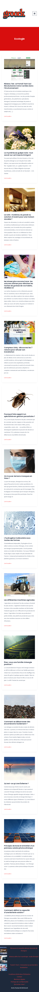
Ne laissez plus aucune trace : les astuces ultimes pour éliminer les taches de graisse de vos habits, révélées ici (18, 284)
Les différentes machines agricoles (19, 600)
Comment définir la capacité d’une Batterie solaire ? (17, 911)
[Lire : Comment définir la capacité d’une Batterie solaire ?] (19, 895)
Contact (19, 977)
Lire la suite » (8, 116)
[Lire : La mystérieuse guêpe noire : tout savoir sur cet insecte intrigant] (19, 138)
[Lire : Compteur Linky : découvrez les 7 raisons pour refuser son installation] (19, 332)
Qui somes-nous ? (19, 984)
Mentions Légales (19, 979)
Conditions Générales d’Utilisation (19, 974)
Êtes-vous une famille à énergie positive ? (18, 663)
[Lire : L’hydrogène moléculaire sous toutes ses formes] (19, 523)
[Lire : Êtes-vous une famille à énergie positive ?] (19, 647)
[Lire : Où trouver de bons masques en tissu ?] (19, 461)
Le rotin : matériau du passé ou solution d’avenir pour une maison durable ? (19, 217)
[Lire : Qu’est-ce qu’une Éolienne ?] (19, 768)
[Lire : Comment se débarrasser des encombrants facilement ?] (19, 706)
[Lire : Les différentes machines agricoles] (19, 585)
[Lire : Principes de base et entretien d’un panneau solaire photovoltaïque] (19, 831)
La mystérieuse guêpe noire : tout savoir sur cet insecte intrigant (18, 154)
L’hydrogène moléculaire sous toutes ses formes (17, 539)
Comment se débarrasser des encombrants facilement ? (17, 722)
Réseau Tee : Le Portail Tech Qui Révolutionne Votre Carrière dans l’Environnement (18, 86)
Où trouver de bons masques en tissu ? (18, 477)
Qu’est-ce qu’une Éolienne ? (16, 783)
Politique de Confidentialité (19, 982)
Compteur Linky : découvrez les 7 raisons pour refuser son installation (18, 349)
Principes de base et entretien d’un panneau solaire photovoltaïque (19, 847)
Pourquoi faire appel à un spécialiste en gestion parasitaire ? (19, 415)
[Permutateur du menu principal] (34, 13)
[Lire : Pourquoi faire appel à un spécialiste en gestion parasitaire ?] (19, 399)
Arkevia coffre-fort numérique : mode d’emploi (23, 956)
